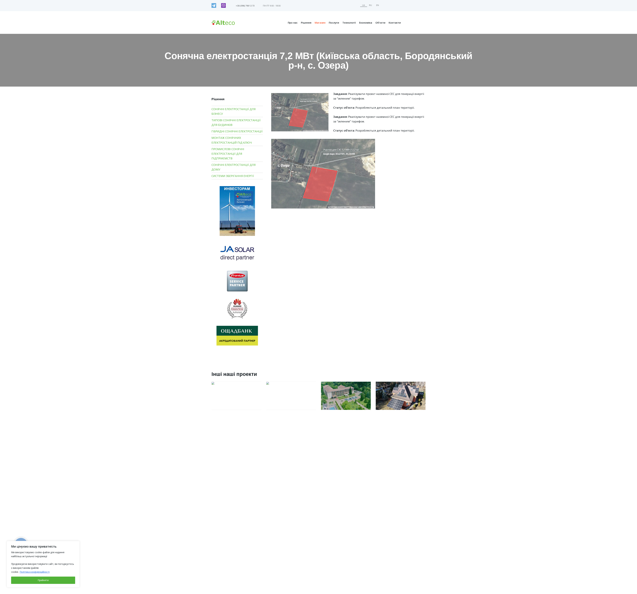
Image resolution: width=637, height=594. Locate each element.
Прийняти (43, 580)
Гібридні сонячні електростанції (237, 131)
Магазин (320, 22)
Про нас (293, 22)
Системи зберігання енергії (233, 176)
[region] (43, 564)
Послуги (334, 22)
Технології (349, 22)
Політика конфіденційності (35, 571)
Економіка (365, 22)
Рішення (306, 22)
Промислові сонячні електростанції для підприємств (228, 153)
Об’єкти (380, 22)
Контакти (395, 22)
